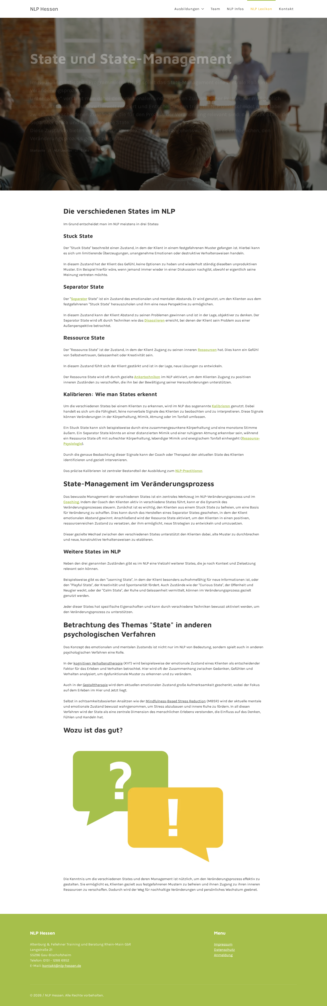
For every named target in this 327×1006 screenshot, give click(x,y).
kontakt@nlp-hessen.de (61, 965)
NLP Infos (235, 9)
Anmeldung (223, 955)
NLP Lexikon (261, 9)
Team (215, 9)
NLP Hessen (44, 9)
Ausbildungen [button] (187, 9)
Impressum (223, 944)
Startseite (37, 150)
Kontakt (286, 9)
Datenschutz (224, 949)
